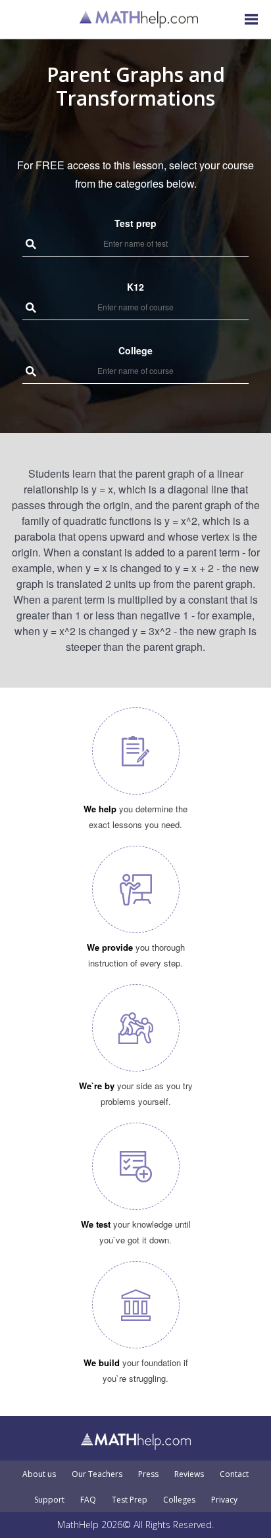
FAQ (88, 1500)
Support (49, 1500)
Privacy (224, 1500)
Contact (234, 1474)
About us (39, 1474)
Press (148, 1474)
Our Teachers (97, 1474)
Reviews (189, 1474)
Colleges (179, 1500)
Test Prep (129, 1500)
